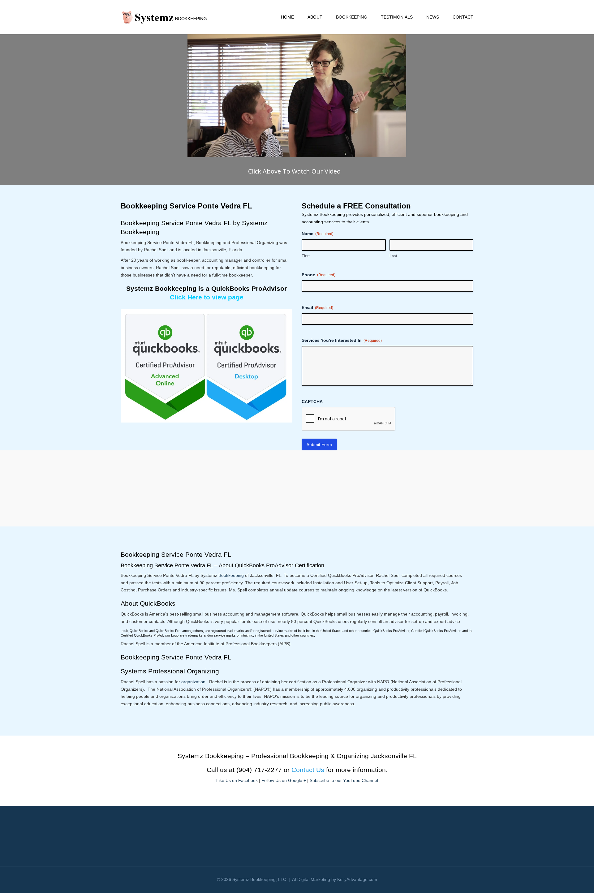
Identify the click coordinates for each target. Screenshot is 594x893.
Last (393, 256)
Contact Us (307, 769)
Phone (318, 274)
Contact (463, 17)
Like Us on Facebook (237, 780)
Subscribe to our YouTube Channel (344, 780)
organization (193, 681)
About (315, 17)
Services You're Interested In (342, 340)
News (432, 17)
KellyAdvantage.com (357, 879)
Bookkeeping (351, 17)
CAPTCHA (312, 401)
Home (287, 17)
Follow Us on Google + (283, 780)
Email (317, 307)
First (306, 256)
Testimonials (397, 17)
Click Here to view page (206, 297)
